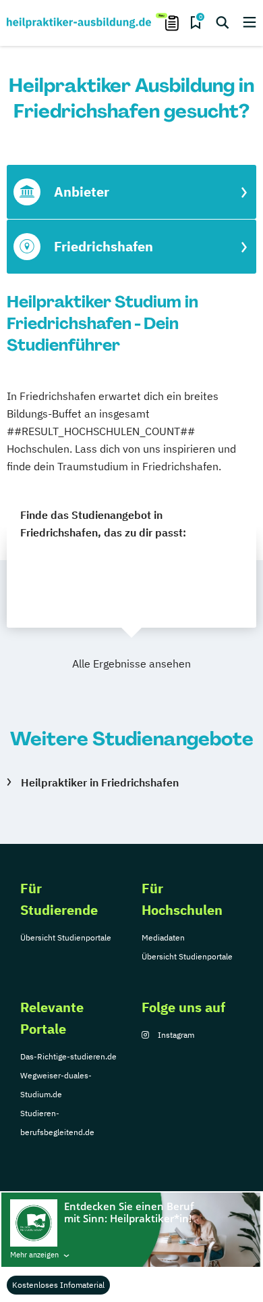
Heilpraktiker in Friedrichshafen (100, 782)
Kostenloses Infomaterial (58, 1285)
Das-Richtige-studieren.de (68, 1056)
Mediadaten (163, 937)
